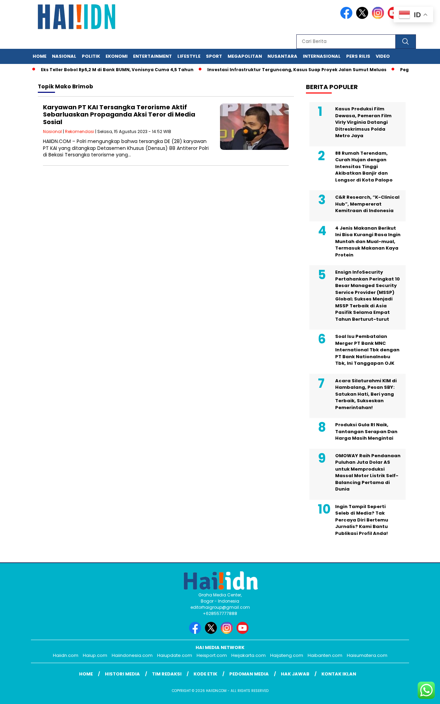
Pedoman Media (249, 674)
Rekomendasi (79, 131)
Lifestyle (188, 56)
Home (39, 56)
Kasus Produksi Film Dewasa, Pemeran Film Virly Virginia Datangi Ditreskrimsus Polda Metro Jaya (363, 122)
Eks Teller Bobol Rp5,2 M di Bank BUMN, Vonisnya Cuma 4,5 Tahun (109, 70)
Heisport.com (212, 655)
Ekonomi (117, 56)
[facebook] (347, 17)
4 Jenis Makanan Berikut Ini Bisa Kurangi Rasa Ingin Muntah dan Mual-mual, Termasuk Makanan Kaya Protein (367, 241)
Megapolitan (245, 56)
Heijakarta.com (248, 655)
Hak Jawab (295, 674)
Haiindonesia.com (132, 655)
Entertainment (152, 56)
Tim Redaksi (167, 674)
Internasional (322, 56)
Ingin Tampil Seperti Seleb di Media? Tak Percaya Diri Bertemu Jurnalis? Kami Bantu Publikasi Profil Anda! (361, 520)
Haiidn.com (65, 655)
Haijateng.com (286, 655)
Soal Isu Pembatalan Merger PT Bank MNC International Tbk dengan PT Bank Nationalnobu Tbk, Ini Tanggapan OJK (367, 349)
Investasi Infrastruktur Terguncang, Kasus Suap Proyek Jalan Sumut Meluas (288, 70)
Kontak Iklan (338, 674)
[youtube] (243, 632)
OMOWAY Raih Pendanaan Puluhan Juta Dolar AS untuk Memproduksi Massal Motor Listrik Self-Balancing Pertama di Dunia (367, 472)
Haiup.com (95, 655)
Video (383, 56)
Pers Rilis (358, 56)
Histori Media (122, 674)
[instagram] (379, 17)
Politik (91, 56)
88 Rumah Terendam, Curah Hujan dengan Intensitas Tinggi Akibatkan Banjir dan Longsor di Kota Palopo (364, 166)
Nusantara (282, 56)
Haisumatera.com (367, 655)
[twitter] (363, 17)
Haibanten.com (325, 655)
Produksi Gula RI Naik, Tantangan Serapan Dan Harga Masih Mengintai (366, 431)
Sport (214, 56)
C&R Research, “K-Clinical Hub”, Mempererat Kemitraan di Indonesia (367, 204)
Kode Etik (205, 674)
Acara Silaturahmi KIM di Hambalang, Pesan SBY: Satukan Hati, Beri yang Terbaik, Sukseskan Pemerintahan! (366, 394)
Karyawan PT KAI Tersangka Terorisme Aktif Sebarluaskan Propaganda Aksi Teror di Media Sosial (119, 114)
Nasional (64, 56)
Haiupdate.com (174, 655)
